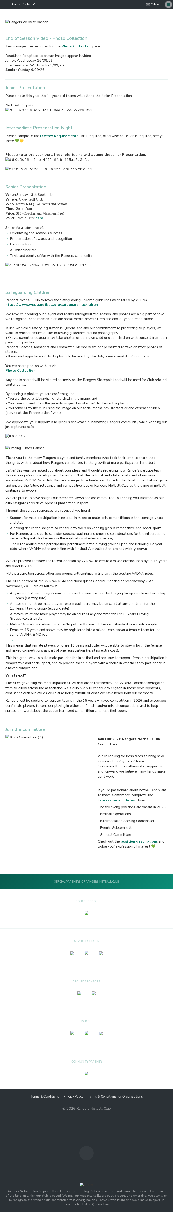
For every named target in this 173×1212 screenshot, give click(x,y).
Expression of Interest (117, 800)
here (39, 218)
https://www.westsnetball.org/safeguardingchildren (51, 304)
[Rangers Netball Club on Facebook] (139, 4)
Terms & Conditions (44, 1096)
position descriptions (140, 841)
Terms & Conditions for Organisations (115, 1096)
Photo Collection (76, 46)
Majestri (86, 1116)
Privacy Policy (73, 1096)
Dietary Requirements (59, 135)
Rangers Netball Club (25, 4)
